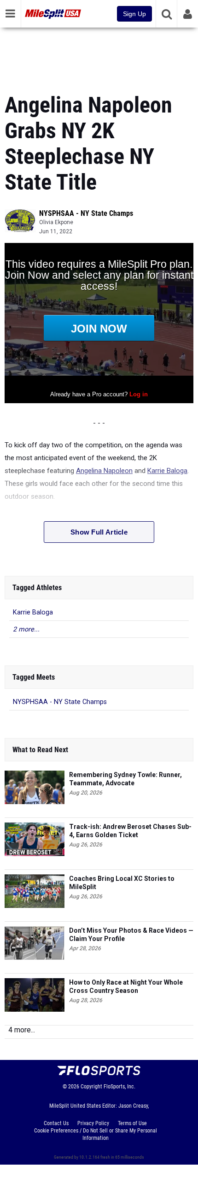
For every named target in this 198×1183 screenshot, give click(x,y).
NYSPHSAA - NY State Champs (86, 213)
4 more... (21, 1029)
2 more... (26, 629)
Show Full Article (99, 532)
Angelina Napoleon (104, 471)
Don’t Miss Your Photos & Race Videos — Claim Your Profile (131, 934)
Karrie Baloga (167, 471)
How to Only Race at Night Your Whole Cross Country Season (126, 986)
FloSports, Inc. (119, 1086)
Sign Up (134, 13)
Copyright (91, 1086)
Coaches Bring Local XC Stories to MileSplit (122, 882)
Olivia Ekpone (56, 222)
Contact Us (56, 1123)
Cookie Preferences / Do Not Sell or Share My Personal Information (95, 1134)
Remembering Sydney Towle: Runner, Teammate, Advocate (125, 779)
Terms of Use (132, 1123)
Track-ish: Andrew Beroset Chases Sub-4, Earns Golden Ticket (130, 831)
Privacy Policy (93, 1123)
